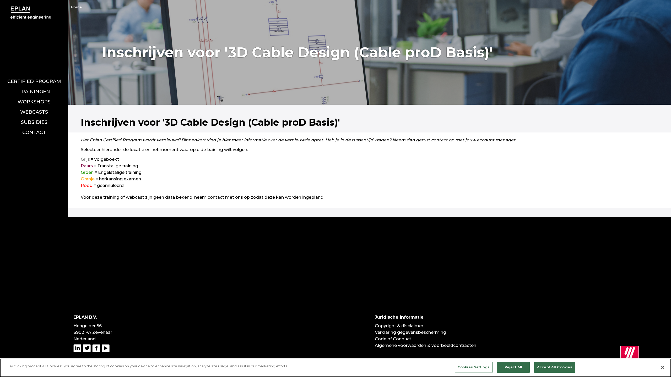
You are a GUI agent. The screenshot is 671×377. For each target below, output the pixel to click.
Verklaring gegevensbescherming (410, 332)
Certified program (34, 81)
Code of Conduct (393, 338)
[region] (335, 367)
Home (76, 7)
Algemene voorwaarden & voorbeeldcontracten (425, 345)
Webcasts (34, 112)
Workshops (34, 102)
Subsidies (34, 122)
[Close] (662, 367)
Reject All (513, 367)
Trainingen (34, 92)
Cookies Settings (474, 367)
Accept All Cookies (554, 367)
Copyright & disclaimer (399, 325)
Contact (34, 132)
